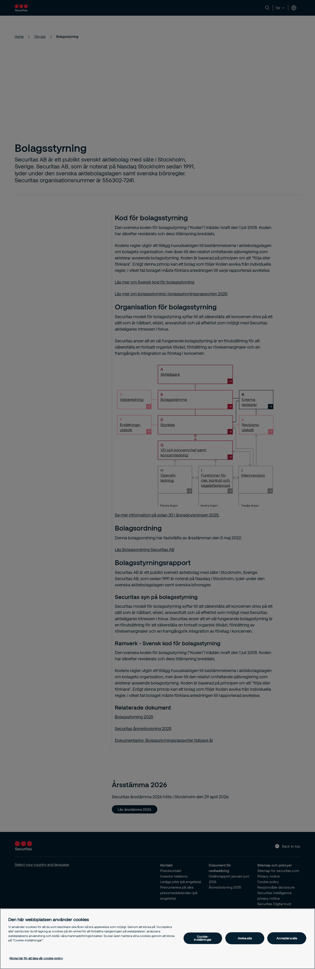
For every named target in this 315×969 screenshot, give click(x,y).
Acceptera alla (286, 938)
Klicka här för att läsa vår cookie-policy (36, 958)
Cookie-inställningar (202, 938)
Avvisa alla (245, 938)
